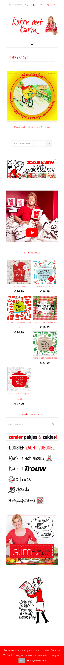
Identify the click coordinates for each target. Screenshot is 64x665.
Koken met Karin (32, 25)
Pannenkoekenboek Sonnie (32, 127)
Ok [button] (21, 660)
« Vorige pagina (22, 144)
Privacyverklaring (36, 660)
